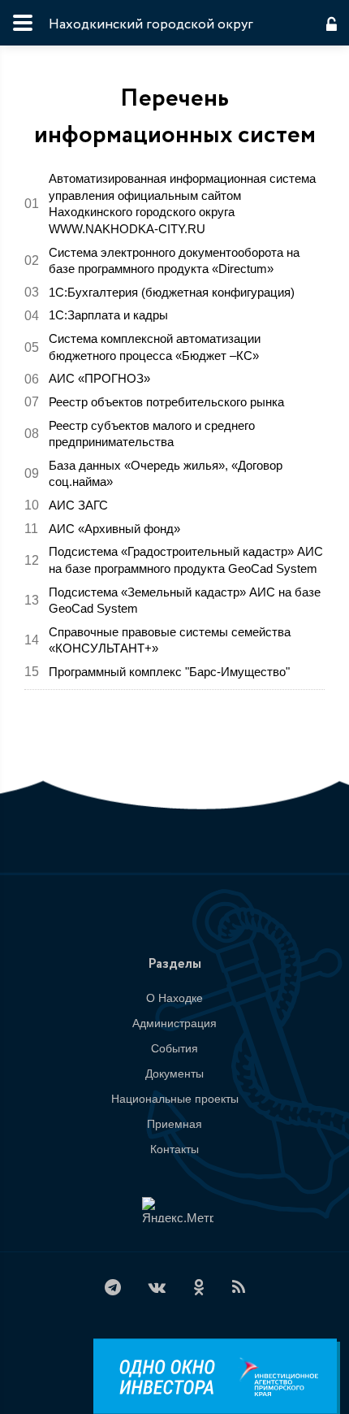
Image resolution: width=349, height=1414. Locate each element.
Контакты (174, 1149)
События (174, 1048)
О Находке (174, 997)
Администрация (174, 1023)
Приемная (174, 1123)
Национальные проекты (175, 1098)
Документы (174, 1073)
